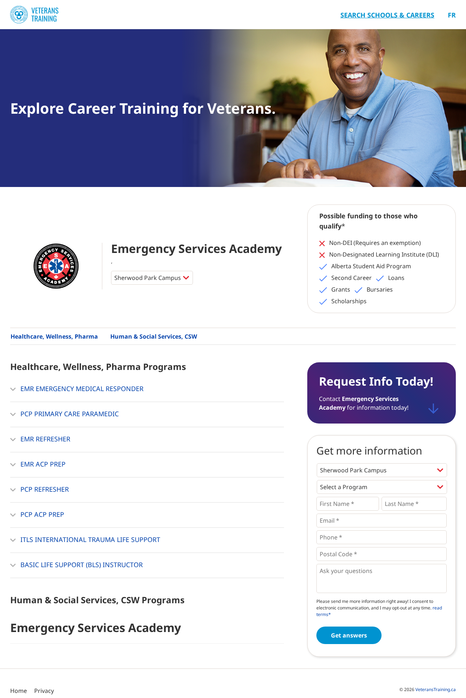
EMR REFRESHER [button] (44, 438)
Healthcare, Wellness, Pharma (54, 336)
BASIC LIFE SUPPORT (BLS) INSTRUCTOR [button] (81, 564)
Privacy (44, 691)
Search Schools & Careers (387, 15)
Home (18, 691)
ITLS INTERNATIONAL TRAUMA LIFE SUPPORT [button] (89, 539)
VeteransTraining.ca (435, 689)
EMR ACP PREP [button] (42, 464)
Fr (452, 15)
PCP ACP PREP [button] (41, 514)
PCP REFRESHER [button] (44, 489)
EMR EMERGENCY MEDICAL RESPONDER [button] (81, 388)
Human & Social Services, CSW (153, 336)
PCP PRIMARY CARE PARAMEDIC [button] (69, 413)
